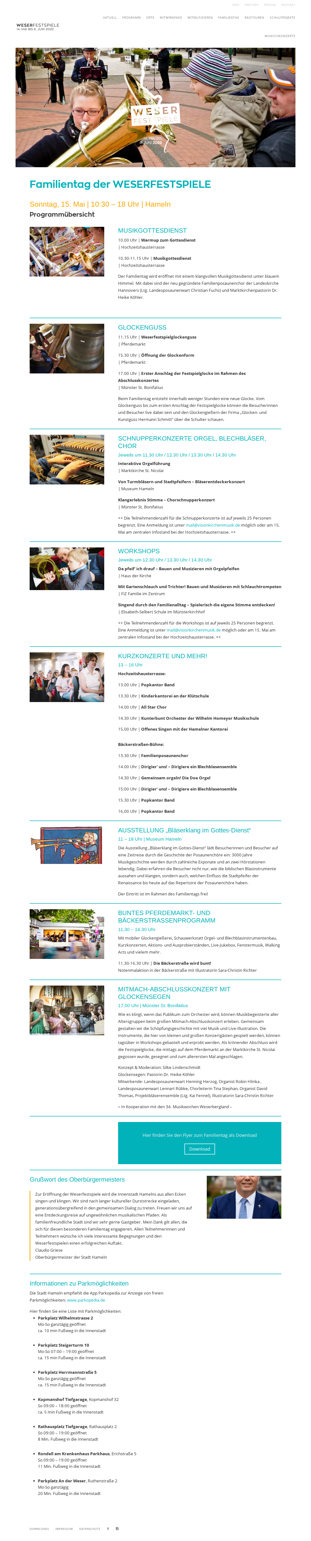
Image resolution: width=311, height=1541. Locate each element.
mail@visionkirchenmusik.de (213, 525)
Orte (150, 18)
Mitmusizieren (200, 18)
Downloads (39, 1529)
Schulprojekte (282, 18)
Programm (131, 18)
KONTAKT (288, 4)
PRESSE (270, 4)
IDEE (235, 4)
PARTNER (252, 4)
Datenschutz (89, 1529)
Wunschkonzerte (280, 36)
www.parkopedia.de (86, 1300)
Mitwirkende (171, 18)
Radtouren (254, 18)
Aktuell (110, 18)
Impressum (64, 1529)
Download (199, 1149)
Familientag (228, 18)
